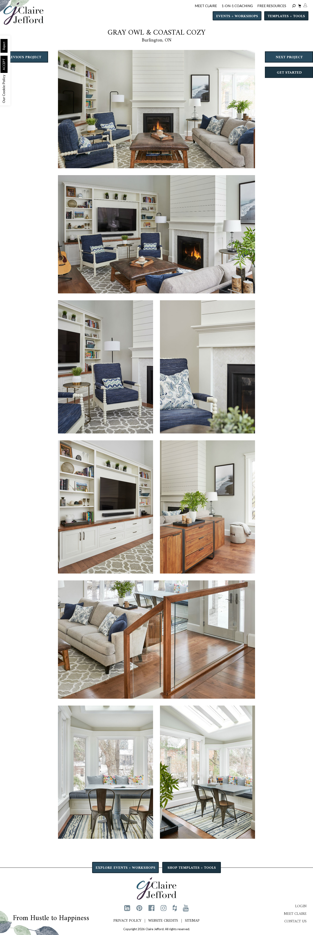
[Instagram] (164, 908)
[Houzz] (175, 908)
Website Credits (163, 921)
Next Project (289, 57)
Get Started (289, 72)
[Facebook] (151, 908)
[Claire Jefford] (156, 888)
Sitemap (192, 921)
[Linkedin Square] (127, 908)
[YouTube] (186, 908)
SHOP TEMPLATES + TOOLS (191, 868)
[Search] (294, 6)
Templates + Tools (286, 16)
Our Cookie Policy (4, 89)
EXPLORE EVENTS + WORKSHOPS (125, 868)
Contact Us (295, 921)
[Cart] (299, 6)
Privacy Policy (127, 921)
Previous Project (23, 57)
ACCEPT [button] (4, 64)
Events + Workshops (237, 16)
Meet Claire (295, 914)
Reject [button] (4, 46)
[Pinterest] (139, 908)
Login (301, 906)
